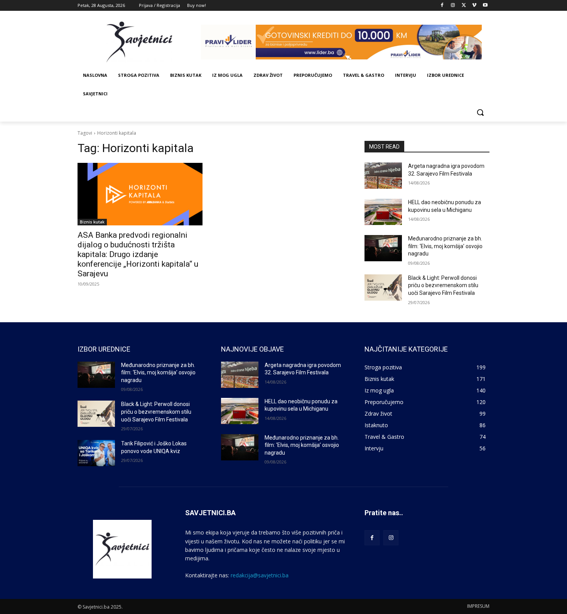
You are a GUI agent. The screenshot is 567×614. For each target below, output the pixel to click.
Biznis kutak (92, 222)
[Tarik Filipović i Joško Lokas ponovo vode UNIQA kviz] (96, 453)
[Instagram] (453, 5)
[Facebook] (442, 5)
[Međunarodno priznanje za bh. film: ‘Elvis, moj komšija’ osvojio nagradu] (383, 248)
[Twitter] (463, 5)
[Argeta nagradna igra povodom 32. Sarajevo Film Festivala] (383, 175)
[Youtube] (485, 5)
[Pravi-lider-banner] (345, 42)
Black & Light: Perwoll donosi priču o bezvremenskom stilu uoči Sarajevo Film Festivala (443, 285)
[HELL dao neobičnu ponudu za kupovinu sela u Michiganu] (383, 212)
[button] (480, 112)
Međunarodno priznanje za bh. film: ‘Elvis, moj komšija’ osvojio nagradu (445, 246)
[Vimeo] (474, 5)
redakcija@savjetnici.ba (260, 575)
